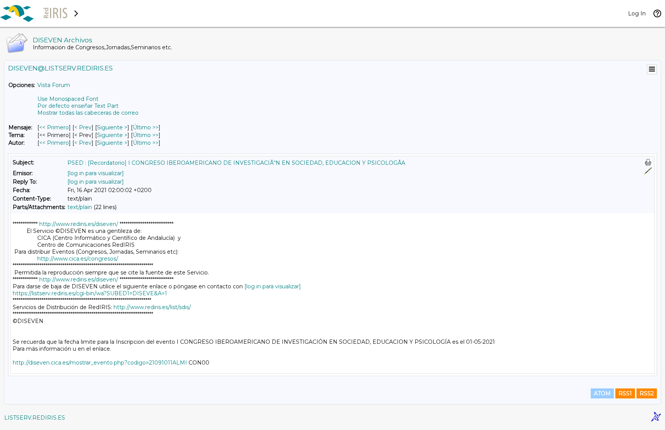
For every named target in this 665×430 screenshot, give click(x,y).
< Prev (83, 127)
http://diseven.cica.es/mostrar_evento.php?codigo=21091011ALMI (100, 362)
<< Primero (54, 127)
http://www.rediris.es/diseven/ (78, 224)
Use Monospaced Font (68, 98)
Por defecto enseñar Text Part (78, 105)
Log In (637, 13)
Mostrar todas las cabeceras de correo (88, 112)
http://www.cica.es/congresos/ (77, 258)
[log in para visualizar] (95, 173)
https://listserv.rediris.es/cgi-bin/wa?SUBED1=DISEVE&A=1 (90, 293)
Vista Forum (53, 85)
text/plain (79, 207)
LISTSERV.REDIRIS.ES (34, 417)
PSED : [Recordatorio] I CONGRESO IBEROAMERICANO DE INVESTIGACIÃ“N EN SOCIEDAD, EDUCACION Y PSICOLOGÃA (236, 162)
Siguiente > (112, 127)
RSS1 (625, 393)
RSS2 (647, 393)
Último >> (146, 127)
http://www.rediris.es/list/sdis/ (152, 307)
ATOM (602, 393)
